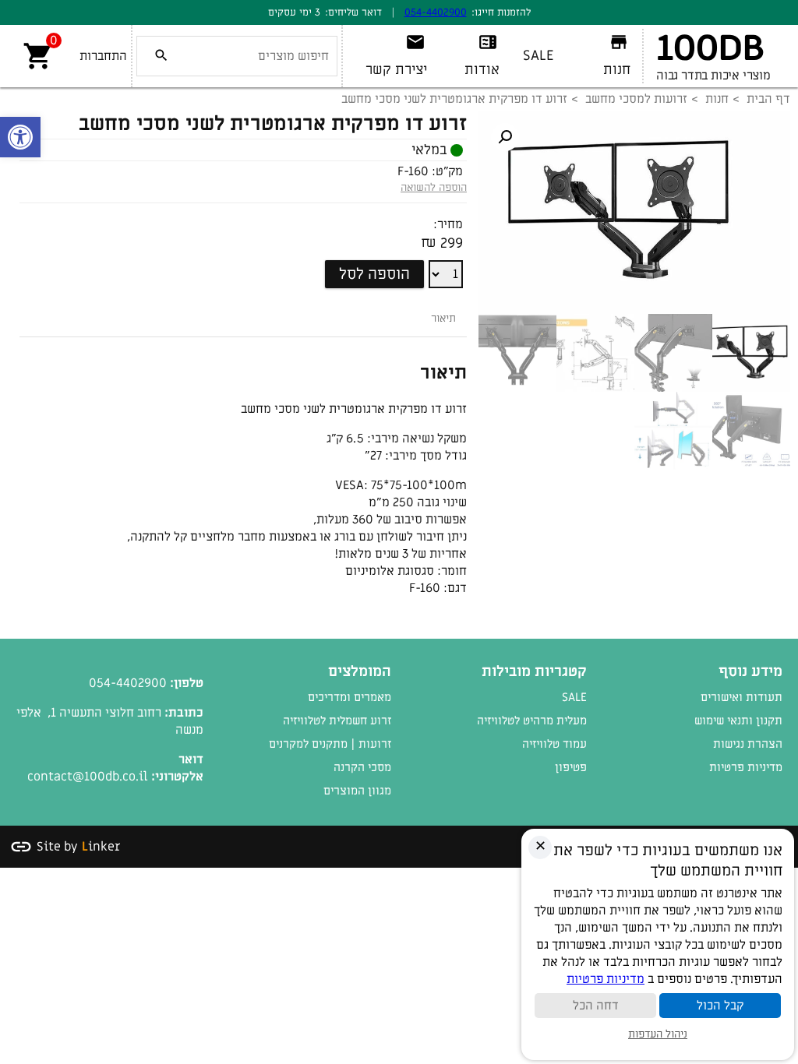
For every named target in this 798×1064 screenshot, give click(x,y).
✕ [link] (540, 846)
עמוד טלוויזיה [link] (554, 744)
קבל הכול (720, 1005)
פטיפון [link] (571, 767)
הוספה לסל (374, 274)
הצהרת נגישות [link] (747, 744)
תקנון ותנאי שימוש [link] (738, 720)
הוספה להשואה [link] (434, 187)
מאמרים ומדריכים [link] (349, 697)
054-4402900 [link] (435, 12)
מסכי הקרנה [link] (362, 767)
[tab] (443, 318)
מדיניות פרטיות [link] (745, 767)
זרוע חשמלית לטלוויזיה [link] (337, 720)
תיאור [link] (443, 318)
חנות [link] (717, 98)
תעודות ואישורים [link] (741, 697)
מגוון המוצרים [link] (357, 790)
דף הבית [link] (768, 98)
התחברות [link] (103, 56)
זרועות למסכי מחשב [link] (636, 98)
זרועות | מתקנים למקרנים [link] (330, 744)
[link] (20, 137)
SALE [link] (574, 697)
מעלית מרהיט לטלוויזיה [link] (532, 720)
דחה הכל (596, 1005)
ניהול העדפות (657, 1034)
